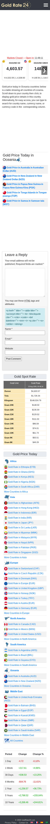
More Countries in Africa (16, 492)
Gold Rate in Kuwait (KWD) (21, 715)
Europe (14, 563)
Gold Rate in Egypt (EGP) (20, 710)
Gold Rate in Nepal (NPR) (21, 542)
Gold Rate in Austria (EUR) (21, 603)
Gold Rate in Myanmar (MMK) (22, 532)
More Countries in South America (20, 665)
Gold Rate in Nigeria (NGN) (21, 482)
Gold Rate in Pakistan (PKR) (22, 547)
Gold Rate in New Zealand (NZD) (24, 681)
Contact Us (23, 823)
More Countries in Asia (15, 557)
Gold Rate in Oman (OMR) (21, 720)
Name (8, 329)
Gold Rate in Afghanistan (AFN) (23, 503)
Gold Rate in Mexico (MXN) (21, 629)
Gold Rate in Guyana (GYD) (22, 660)
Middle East (16, 691)
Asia (12, 497)
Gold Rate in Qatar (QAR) (20, 725)
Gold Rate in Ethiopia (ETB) (22, 467)
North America (17, 618)
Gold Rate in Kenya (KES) (21, 477)
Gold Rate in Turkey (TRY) (21, 598)
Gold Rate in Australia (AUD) (22, 676)
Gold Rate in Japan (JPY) (20, 522)
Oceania (14, 670)
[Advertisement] (25, 35)
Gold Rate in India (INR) (20, 518)
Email (8, 339)
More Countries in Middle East (19, 735)
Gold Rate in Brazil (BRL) (20, 655)
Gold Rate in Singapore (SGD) (23, 552)
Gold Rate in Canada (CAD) (22, 624)
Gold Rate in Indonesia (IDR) (22, 513)
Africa (13, 461)
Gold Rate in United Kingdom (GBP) (26, 588)
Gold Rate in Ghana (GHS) (21, 472)
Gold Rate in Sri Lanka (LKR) (22, 527)
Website (9, 348)
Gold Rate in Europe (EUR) (21, 583)
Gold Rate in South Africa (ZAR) (23, 487)
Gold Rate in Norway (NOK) (21, 593)
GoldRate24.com (28, 820)
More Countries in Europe (16, 613)
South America (18, 644)
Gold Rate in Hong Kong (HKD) (23, 508)
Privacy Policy (11, 823)
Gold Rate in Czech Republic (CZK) (25, 573)
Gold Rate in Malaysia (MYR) (22, 537)
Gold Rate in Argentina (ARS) (22, 650)
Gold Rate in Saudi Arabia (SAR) (24, 730)
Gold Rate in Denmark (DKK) (22, 578)
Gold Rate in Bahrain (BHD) (22, 705)
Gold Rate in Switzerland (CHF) (23, 568)
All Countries (16, 740)
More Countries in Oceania (17, 686)
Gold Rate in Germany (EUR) (22, 608)
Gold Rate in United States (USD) (24, 634)
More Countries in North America (20, 639)
